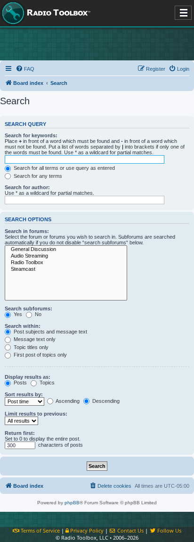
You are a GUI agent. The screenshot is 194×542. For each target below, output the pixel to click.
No (37, 314)
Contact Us (130, 530)
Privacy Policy (86, 530)
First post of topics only (39, 355)
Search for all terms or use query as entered (63, 168)
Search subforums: (28, 308)
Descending (105, 401)
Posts (19, 382)
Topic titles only (30, 347)
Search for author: (27, 187)
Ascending (67, 401)
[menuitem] (25, 69)
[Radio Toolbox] (66, 262)
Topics (46, 382)
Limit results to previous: (36, 414)
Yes (17, 314)
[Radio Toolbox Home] (44, 13)
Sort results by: (24, 394)
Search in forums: (27, 231)
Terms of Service (39, 530)
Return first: (20, 433)
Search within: (22, 326)
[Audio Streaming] (66, 256)
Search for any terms (37, 176)
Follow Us (168, 530)
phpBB (72, 502)
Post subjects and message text (49, 331)
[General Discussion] (66, 249)
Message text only (34, 339)
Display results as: (27, 377)
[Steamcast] (66, 269)
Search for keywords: (31, 135)
